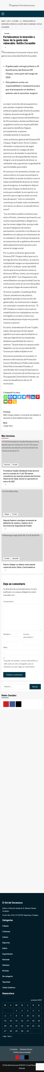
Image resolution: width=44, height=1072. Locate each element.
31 (28, 1031)
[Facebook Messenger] (15, 397)
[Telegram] (24, 397)
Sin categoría (7, 976)
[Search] (41, 14)
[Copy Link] (15, 401)
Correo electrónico (28, 635)
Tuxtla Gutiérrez (8, 988)
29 (16, 1031)
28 (11, 1031)
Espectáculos (7, 954)
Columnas (6, 931)
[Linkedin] (33, 397)
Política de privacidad (22, 1052)
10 (28, 1016)
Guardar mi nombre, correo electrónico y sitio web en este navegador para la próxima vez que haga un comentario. (21, 664)
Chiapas (6, 514)
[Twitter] (19, 397)
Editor (4, 948)
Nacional (7, 465)
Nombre (7, 634)
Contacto (13, 1049)
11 (33, 1016)
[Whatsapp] (6, 397)
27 (5, 1031)
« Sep (4, 1036)
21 (11, 1026)
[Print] (10, 401)
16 (22, 1021)
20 (5, 1026)
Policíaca (5, 965)
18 (33, 1021)
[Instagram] (28, 397)
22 (16, 1026)
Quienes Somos (26, 1049)
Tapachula (15, 558)
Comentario (8, 602)
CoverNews (31, 1065)
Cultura (5, 937)
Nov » (10, 1036)
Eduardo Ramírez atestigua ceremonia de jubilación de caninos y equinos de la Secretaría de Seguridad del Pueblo (19, 523)
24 (28, 1026)
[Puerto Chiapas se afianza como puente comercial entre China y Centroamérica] (22, 548)
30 (22, 1031)
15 (16, 1021)
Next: (8, 424)
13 (5, 1021)
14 (11, 1021)
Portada (6, 33)
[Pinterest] (38, 397)
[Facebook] (10, 397)
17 (28, 1021)
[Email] (6, 401)
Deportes (6, 943)
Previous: (22, 415)
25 (33, 1026)
